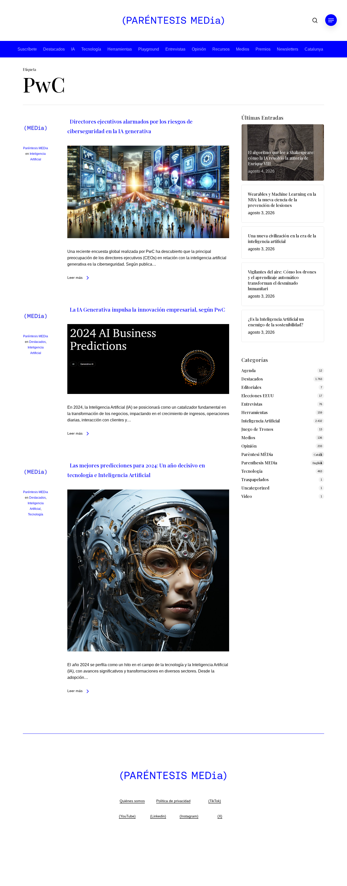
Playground (148, 49)
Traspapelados (255, 479)
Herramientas (119, 49)
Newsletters (287, 49)
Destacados (54, 49)
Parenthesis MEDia (281, 462)
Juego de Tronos (257, 429)
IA (73, 49)
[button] (331, 20)
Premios (263, 49)
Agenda (248, 370)
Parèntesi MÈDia (281, 454)
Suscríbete (27, 49)
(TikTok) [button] (214, 801)
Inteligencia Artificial (260, 420)
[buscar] (315, 20)
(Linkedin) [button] (158, 816)
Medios (242, 49)
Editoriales (251, 387)
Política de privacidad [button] (173, 801)
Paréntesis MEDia (35, 148)
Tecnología (91, 49)
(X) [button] (219, 816)
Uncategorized (255, 488)
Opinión (199, 49)
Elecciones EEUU (257, 395)
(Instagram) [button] (189, 816)
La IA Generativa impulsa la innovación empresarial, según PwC (147, 309)
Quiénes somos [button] (132, 801)
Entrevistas (175, 49)
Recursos (221, 49)
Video (246, 496)
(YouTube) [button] (127, 816)
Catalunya (314, 49)
